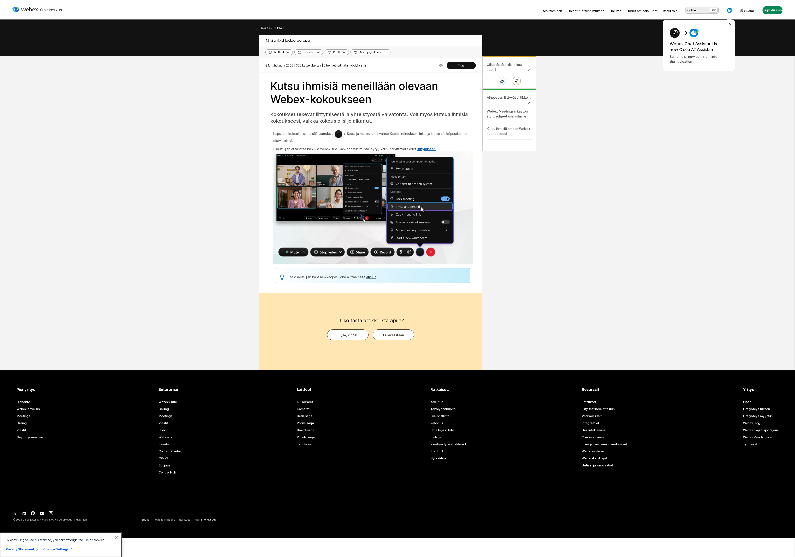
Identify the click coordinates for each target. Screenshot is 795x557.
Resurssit (670, 11)
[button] (729, 10)
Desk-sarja (304, 416)
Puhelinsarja (305, 437)
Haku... (695, 10)
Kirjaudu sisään (773, 10)
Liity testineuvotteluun (598, 409)
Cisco (747, 402)
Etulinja (435, 437)
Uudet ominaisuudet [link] (642, 11)
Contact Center (170, 451)
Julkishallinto (439, 416)
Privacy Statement (20, 549)
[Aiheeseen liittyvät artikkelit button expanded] (530, 103)
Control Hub (167, 472)
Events (164, 444)
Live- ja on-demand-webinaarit (604, 444)
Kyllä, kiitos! (348, 335)
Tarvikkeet (304, 444)
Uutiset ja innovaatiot (597, 465)
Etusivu (265, 27)
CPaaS (163, 458)
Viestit (21, 430)
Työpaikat (750, 444)
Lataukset (589, 402)
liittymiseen (426, 149)
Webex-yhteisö (593, 451)
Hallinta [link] (615, 11)
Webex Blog (751, 423)
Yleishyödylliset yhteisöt (448, 444)
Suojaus (164, 465)
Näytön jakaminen (30, 437)
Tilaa (461, 65)
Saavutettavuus (593, 430)
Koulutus (436, 402)
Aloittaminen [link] (552, 11)
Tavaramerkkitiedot (205, 519)
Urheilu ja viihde (442, 430)
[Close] (116, 537)
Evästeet (184, 519)
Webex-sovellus (28, 409)
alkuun (371, 277)
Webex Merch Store (757, 437)
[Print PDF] (441, 65)
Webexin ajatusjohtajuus (760, 430)
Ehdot (145, 519)
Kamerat (303, 409)
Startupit (436, 451)
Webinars (165, 437)
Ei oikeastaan (393, 335)
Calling (22, 423)
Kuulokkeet (305, 402)
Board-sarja (305, 430)
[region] (61, 544)
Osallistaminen (592, 437)
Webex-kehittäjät (594, 458)
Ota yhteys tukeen (756, 409)
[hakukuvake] (688, 10)
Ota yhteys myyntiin (758, 416)
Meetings (23, 416)
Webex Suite (168, 402)
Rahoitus (436, 423)
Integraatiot (590, 423)
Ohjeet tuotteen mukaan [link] (585, 11)
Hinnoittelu (25, 402)
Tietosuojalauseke (164, 519)
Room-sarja (305, 423)
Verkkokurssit (591, 416)
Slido (162, 430)
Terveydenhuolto (442, 409)
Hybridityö (438, 458)
